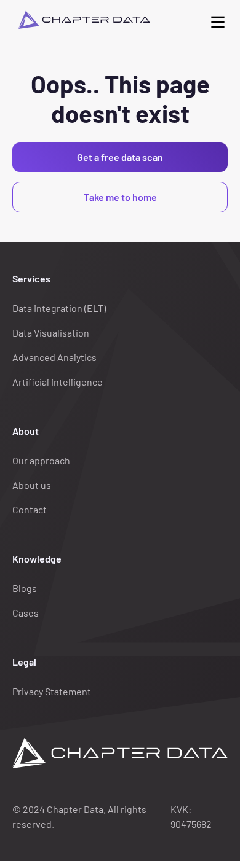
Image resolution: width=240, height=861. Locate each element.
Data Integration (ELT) (59, 308)
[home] (81, 19)
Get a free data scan (120, 157)
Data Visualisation (50, 332)
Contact (29, 509)
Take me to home (120, 197)
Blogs (24, 588)
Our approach (41, 460)
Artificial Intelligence (57, 382)
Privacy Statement (51, 691)
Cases (25, 612)
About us (31, 485)
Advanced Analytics (54, 357)
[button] (218, 19)
